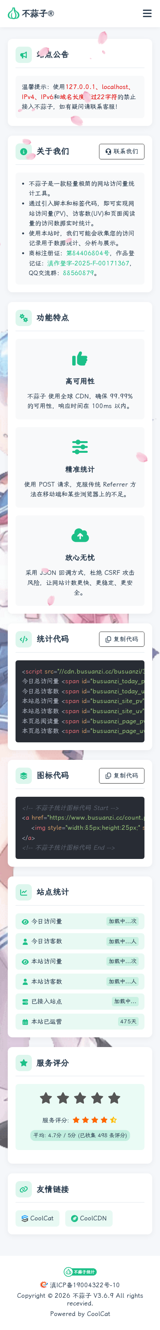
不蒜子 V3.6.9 (93, 1295)
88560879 (78, 273)
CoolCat (42, 1218)
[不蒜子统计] (80, 1272)
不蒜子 (38, 13)
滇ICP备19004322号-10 (84, 1285)
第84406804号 (88, 253)
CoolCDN (93, 1218)
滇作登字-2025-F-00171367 (88, 263)
